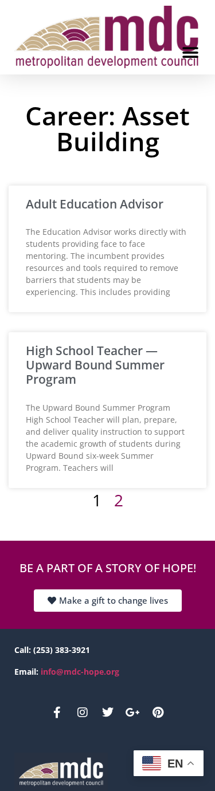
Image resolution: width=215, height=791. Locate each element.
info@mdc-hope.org (80, 671)
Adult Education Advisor (94, 204)
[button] (190, 53)
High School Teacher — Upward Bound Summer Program (95, 365)
